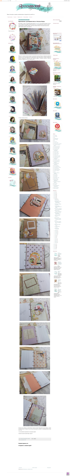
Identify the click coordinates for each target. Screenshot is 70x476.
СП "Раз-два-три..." (56, 165)
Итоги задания (56, 139)
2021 (55, 196)
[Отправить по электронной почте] (31, 438)
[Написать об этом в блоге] (32, 438)
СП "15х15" (55, 141)
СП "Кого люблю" (56, 152)
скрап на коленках (56, 187)
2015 (55, 248)
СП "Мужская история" (57, 155)
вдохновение (55, 176)
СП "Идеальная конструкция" (56, 150)
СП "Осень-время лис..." (57, 160)
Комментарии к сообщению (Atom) (27, 469)
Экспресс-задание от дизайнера (56, 173)
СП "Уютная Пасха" (56, 168)
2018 (55, 245)
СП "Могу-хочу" (56, 154)
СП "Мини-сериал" (56, 153)
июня (55, 236)
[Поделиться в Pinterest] (35, 438)
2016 (55, 247)
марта (56, 240)
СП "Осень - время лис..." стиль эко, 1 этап (59, 280)
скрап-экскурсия (56, 188)
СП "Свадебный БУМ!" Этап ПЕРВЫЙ (59, 289)
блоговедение (56, 175)
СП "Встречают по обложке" (58, 143)
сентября (56, 232)
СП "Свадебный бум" (57, 166)
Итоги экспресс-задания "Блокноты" (58, 204)
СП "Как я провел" (56, 151)
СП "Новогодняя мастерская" (56, 158)
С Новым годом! (57, 200)
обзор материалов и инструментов (56, 186)
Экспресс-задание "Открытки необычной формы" (58, 207)
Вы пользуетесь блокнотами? (57, 228)
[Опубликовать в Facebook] (34, 438)
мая (55, 237)
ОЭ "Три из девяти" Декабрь (57, 226)
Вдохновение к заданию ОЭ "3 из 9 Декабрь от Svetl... (58, 222)
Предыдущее (49, 467)
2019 (55, 244)
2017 (55, 246)
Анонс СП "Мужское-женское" (57, 215)
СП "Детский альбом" (57, 147)
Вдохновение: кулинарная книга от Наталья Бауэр (58, 209)
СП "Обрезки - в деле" (57, 159)
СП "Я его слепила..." (56, 170)
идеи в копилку (56, 178)
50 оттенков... (55, 136)
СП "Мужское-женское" (57, 156)
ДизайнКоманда (56, 138)
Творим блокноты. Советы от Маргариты (58, 211)
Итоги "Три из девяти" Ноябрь (58, 224)
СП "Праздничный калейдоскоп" (56, 164)
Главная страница (34, 467)
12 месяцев (55, 135)
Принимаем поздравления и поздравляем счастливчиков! (60, 263)
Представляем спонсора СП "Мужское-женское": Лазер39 (58, 213)
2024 (55, 193)
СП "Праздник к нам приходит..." (56, 162)
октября (56, 231)
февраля (56, 241)
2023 (55, 194)
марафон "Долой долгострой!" (56, 180)
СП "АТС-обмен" (56, 142)
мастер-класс (55, 183)
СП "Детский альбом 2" (57, 146)
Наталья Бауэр (37, 23)
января (56, 242)
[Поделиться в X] (33, 438)
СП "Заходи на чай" (56, 148)
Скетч (54, 171)
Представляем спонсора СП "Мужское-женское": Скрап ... (58, 202)
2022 (55, 195)
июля (55, 235)
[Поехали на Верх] (68, 474)
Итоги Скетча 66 (57, 217)
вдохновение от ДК (56, 177)
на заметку (55, 184)
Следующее (20, 467)
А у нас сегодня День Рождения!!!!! (59, 253)
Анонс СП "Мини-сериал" (59, 272)
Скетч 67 (56, 220)
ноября (56, 230)
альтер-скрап (55, 174)
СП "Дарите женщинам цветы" (57, 145)
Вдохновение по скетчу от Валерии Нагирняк (58, 219)
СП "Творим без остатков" (57, 167)
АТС (54, 137)
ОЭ (54, 140)
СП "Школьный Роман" (57, 169)
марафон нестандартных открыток (57, 182)
